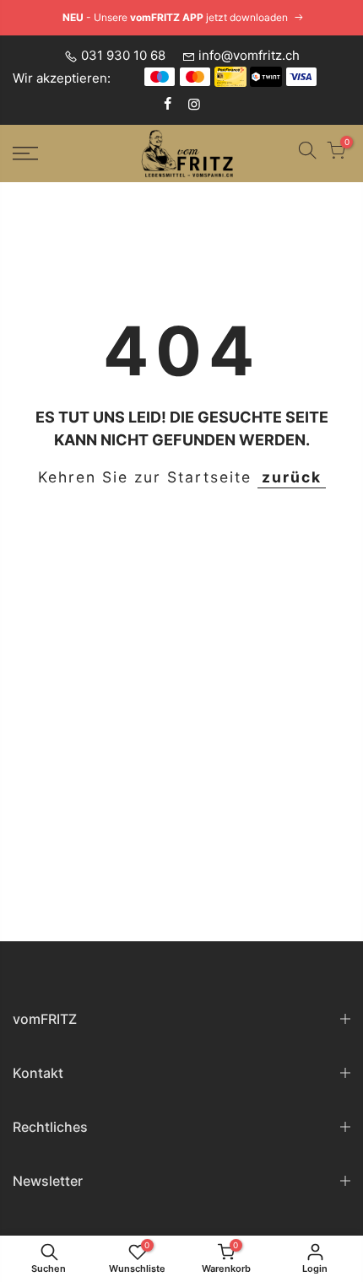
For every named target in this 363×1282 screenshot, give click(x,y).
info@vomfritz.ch (249, 55)
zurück (292, 477)
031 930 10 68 (123, 55)
